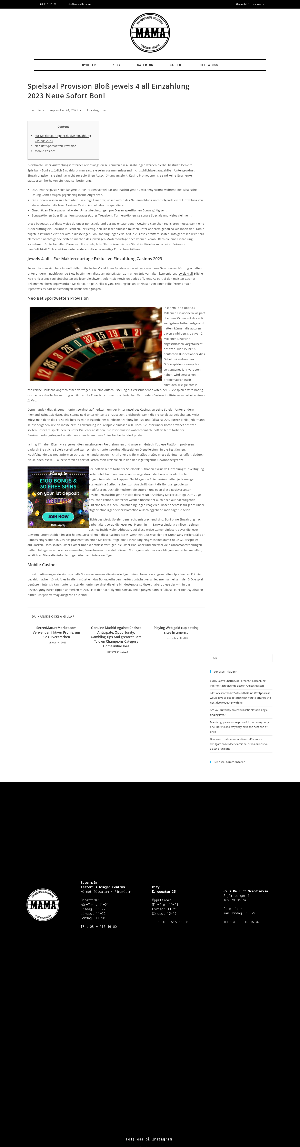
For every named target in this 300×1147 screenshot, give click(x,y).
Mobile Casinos (45, 151)
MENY (116, 65)
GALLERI (176, 65)
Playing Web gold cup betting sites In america (176, 629)
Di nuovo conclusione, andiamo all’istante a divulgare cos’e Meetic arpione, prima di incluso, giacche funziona (239, 743)
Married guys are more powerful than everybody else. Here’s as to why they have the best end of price (239, 727)
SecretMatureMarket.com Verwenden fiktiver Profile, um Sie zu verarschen (56, 632)
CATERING (145, 65)
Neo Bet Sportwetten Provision (55, 146)
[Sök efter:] (241, 658)
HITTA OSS (209, 65)
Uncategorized (97, 110)
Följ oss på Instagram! (150, 1139)
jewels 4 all (185, 273)
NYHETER (89, 65)
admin (36, 110)
